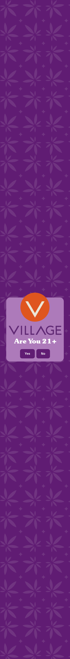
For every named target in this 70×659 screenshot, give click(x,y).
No (43, 353)
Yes (27, 353)
